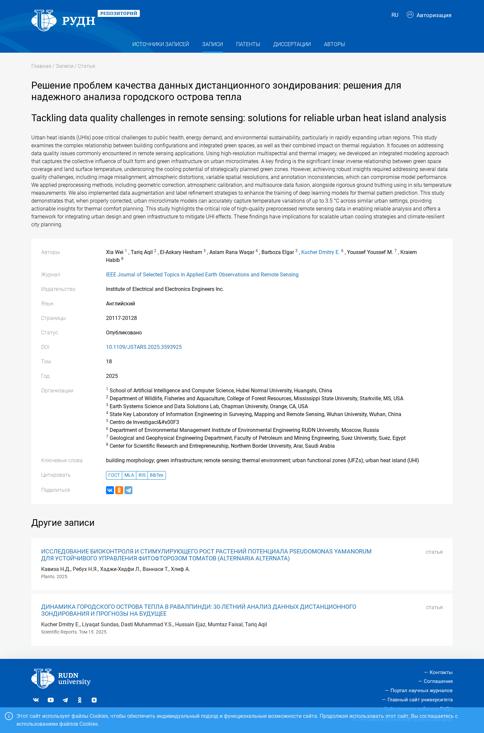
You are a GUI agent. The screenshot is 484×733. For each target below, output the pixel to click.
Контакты (441, 672)
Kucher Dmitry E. (320, 252)
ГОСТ (114, 475)
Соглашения (438, 681)
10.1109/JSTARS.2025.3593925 (144, 347)
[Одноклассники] (119, 490)
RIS (142, 475)
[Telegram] (128, 490)
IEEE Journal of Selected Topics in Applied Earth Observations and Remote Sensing (202, 274)
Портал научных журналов (421, 690)
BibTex (156, 475)
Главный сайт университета (420, 700)
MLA (129, 475)
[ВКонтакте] (110, 490)
